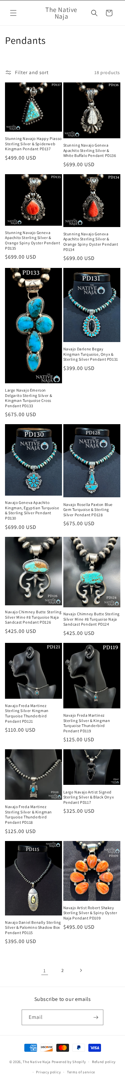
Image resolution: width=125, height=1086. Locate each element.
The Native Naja (37, 1061)
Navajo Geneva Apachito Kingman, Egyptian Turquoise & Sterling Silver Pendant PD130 (32, 510)
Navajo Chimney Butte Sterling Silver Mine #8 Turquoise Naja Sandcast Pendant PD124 (91, 619)
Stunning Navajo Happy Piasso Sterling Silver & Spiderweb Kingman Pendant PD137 (33, 143)
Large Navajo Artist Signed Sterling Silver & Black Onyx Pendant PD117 (88, 797)
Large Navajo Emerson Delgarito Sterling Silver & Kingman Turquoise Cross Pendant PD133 (28, 398)
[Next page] (80, 970)
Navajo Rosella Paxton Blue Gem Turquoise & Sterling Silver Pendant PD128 (88, 509)
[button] (13, 13)
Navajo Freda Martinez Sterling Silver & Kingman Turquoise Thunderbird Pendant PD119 (86, 723)
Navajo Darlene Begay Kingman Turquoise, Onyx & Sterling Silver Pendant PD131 (90, 354)
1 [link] (44, 970)
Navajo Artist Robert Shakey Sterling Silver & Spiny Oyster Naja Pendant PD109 (90, 912)
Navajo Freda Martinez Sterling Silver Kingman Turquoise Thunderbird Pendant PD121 (27, 713)
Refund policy (104, 1061)
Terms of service (81, 1072)
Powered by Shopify (69, 1061)
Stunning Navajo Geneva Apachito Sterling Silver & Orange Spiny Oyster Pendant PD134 (90, 241)
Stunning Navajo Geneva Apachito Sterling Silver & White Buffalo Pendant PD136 (89, 150)
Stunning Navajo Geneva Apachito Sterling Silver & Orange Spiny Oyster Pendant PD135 (32, 240)
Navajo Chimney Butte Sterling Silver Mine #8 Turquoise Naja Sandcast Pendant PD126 (33, 617)
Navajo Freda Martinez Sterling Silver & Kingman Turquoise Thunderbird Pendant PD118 (28, 814)
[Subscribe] (95, 1017)
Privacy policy (48, 1072)
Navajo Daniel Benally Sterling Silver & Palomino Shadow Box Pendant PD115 (33, 927)
